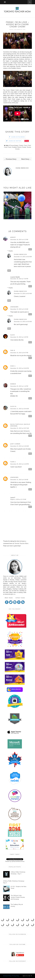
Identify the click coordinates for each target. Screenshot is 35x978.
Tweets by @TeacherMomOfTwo (14, 861)
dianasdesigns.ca (10, 594)
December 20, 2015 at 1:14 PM (19, 386)
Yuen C (13, 462)
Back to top (27, 975)
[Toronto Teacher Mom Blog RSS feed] (23, 603)
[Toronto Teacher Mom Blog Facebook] (7, 603)
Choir (25, 145)
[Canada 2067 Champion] (14, 802)
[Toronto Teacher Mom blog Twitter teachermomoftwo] (11, 603)
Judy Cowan (15, 444)
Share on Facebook (18, 137)
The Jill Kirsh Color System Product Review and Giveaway (18, 897)
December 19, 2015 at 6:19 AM (19, 309)
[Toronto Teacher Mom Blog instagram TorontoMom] (15, 603)
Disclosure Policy (7, 975)
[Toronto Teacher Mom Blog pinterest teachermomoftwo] (19, 603)
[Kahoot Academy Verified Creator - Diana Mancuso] (15, 627)
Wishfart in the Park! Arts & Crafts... (15, 215)
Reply (30, 249)
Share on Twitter (15, 141)
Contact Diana (20, 597)
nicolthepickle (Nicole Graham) (20, 425)
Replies (11, 251)
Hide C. (13, 366)
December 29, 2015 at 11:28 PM (19, 464)
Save (27, 141)
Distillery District (17, 147)
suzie (12, 335)
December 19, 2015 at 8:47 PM (19, 352)
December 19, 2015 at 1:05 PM (19, 337)
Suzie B (13, 406)
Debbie (13, 384)
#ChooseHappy (13, 145)
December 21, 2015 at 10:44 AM (19, 408)
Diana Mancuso (22, 168)
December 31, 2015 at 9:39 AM (19, 479)
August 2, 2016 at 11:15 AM (18, 499)
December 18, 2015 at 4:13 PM (19, 239)
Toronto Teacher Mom (21, 543)
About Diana (9, 597)
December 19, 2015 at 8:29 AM (23, 256)
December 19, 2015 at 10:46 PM (19, 368)
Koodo (24, 147)
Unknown (14, 307)
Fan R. (12, 350)
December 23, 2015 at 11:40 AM (19, 446)
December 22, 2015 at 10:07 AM (19, 428)
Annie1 (13, 237)
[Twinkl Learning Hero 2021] (15, 786)
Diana (5, 576)
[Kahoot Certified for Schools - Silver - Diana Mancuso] (15, 671)
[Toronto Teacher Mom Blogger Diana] (14, 574)
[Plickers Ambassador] (15, 708)
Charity (21, 145)
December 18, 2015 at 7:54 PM (19, 278)
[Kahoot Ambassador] (15, 646)
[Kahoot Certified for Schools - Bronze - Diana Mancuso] (15, 684)
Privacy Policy (15, 975)
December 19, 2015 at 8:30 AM (23, 321)
